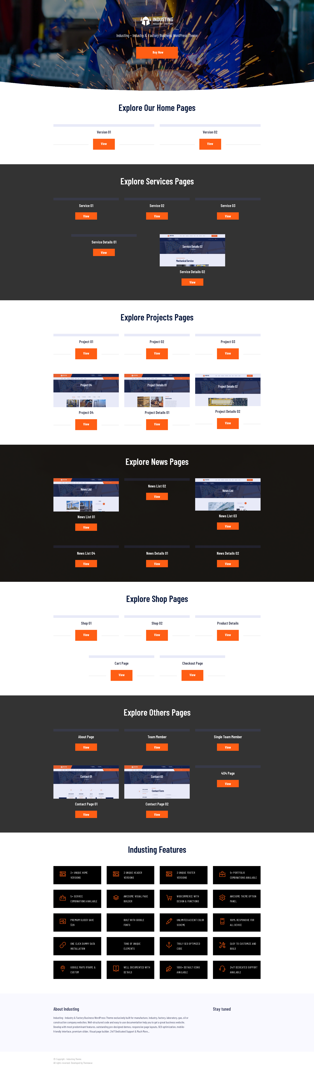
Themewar (87, 1062)
